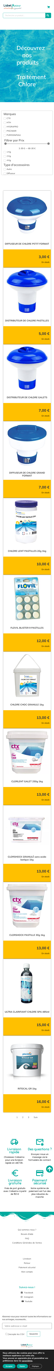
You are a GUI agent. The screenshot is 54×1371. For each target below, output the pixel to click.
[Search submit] (47, 15)
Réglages (35, 1366)
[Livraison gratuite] (15, 1173)
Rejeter (22, 1366)
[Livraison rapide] (14, 1142)
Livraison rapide (14, 1150)
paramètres (27, 1361)
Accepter (9, 1366)
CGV (22, 1334)
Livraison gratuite (15, 1181)
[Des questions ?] (39, 1142)
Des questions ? (40, 1149)
